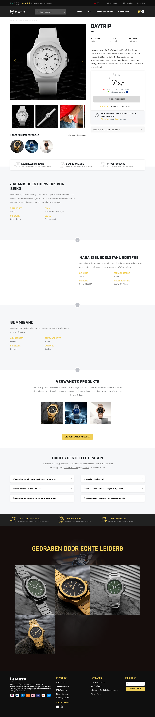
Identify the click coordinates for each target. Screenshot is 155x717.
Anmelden (141, 3)
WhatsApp (113, 3)
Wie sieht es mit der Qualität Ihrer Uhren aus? (35, 479)
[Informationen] (17, 146)
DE (98, 3)
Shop (89, 12)
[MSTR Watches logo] (31, 679)
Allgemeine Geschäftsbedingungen (104, 690)
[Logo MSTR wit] (21, 12)
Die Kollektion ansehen (77, 437)
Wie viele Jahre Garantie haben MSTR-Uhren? (35, 498)
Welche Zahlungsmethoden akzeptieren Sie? (106, 498)
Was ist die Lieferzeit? (95, 479)
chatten (86, 467)
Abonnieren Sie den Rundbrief (106, 129)
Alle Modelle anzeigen (77, 135)
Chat (116, 119)
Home (79, 12)
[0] (139, 12)
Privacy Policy (96, 694)
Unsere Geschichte (104, 12)
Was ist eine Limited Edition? (27, 489)
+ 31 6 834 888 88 (71, 467)
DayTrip (27, 20)
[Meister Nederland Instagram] (61, 707)
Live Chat (129, 3)
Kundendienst (124, 12)
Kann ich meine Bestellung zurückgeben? (104, 489)
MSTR (12, 20)
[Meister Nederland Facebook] (57, 707)
